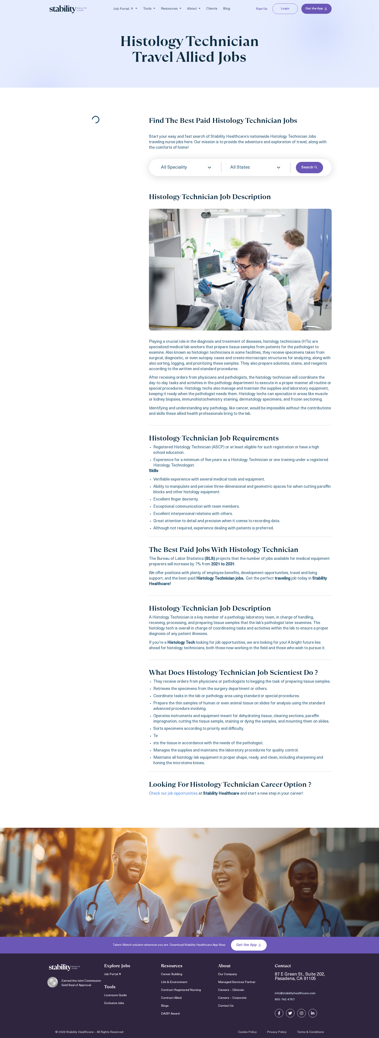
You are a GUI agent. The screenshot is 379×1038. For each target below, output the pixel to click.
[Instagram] (301, 1013)
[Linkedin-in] (312, 1013)
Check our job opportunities (173, 794)
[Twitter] (290, 1013)
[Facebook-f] (279, 1013)
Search (307, 167)
